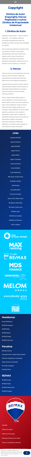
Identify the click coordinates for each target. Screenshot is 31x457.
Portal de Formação (15, 194)
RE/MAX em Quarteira (15, 216)
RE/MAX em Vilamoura (15, 220)
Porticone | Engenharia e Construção (12, 358)
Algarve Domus (15, 150)
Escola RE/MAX (15, 168)
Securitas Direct (6, 369)
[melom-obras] (15, 287)
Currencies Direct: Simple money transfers (13, 354)
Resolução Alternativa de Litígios (11, 438)
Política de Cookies (7, 429)
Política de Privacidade (8, 434)
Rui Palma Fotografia (8, 366)
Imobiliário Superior (15, 181)
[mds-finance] (15, 267)
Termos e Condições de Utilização (11, 442)
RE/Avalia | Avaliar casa (15, 207)
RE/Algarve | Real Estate (15, 203)
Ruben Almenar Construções (10, 362)
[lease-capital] (15, 277)
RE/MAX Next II (6, 333)
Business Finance (7, 351)
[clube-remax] (15, 256)
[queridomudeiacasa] (15, 308)
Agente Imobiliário (15, 142)
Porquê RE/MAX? (15, 190)
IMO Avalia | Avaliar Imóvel (15, 177)
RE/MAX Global (6, 383)
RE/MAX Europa (6, 380)
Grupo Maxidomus (15, 172)
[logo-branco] (15, 297)
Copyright (4, 425)
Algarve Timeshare (15, 159)
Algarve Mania (15, 155)
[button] (15, 2)
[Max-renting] (15, 246)
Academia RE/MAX (15, 137)
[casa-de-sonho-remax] (15, 236)
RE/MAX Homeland (7, 325)
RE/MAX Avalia (15, 211)
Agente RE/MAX (15, 146)
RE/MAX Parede (6, 336)
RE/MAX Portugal (7, 391)
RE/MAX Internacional (8, 387)
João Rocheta (15, 185)
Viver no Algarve (15, 224)
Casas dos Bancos (15, 164)
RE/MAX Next (6, 329)
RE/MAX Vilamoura (7, 340)
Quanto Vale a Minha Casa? (15, 198)
